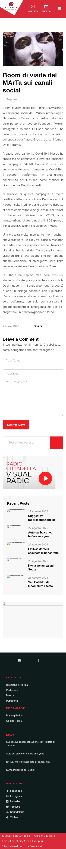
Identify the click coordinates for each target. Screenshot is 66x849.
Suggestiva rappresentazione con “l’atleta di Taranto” (42, 518)
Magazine (11, 99)
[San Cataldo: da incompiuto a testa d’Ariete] (16, 576)
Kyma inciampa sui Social (41, 567)
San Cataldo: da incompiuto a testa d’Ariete (40, 584)
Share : (39, 326)
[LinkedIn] (57, 326)
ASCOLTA (33, 11)
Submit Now (16, 425)
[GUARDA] (46, 6)
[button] (59, 8)
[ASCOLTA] (33, 6)
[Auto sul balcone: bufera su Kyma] (16, 527)
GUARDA (46, 11)
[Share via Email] (61, 326)
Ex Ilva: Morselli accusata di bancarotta (43, 551)
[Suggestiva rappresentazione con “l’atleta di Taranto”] (16, 510)
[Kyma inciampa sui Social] (16, 560)
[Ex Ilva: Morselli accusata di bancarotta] (16, 543)
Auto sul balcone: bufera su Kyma (40, 534)
